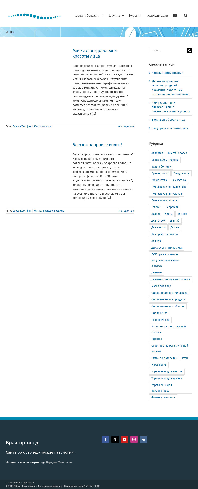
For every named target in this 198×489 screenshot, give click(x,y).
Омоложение (159, 313)
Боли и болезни (161, 166)
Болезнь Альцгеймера (164, 160)
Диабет (155, 214)
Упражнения (158, 364)
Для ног (175, 227)
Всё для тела (159, 180)
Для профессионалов (164, 234)
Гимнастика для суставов (166, 193)
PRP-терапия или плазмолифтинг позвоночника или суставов (171, 107)
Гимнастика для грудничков (168, 187)
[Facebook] (105, 439)
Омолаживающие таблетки (167, 306)
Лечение (156, 272)
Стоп (185, 358)
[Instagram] (134, 439)
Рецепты (156, 339)
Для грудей (158, 220)
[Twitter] (115, 439)
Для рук (156, 241)
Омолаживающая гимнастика (169, 292)
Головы (156, 207)
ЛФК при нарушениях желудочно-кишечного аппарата (165, 260)
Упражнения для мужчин (166, 378)
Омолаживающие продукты (49, 210)
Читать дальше (126, 126)
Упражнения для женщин (167, 371)
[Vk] (143, 439)
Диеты (168, 214)
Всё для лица (181, 173)
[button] (185, 15)
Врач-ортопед (159, 173)
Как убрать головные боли (170, 128)
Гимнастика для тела (164, 200)
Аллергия (157, 153)
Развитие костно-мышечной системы (168, 329)
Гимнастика (179, 180)
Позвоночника (160, 319)
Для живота (158, 227)
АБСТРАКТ (89, 486)
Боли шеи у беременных (168, 119)
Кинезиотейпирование (167, 72)
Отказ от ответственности (20, 482)
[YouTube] (124, 439)
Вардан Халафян (22, 126)
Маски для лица (43, 126)
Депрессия (172, 207)
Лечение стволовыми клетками (170, 279)
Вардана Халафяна (59, 462)
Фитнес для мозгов (163, 397)
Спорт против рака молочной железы (169, 348)
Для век (182, 214)
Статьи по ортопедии (164, 358)
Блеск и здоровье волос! (97, 144)
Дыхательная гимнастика (166, 247)
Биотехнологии (177, 153)
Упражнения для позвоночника (161, 387)
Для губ (174, 220)
